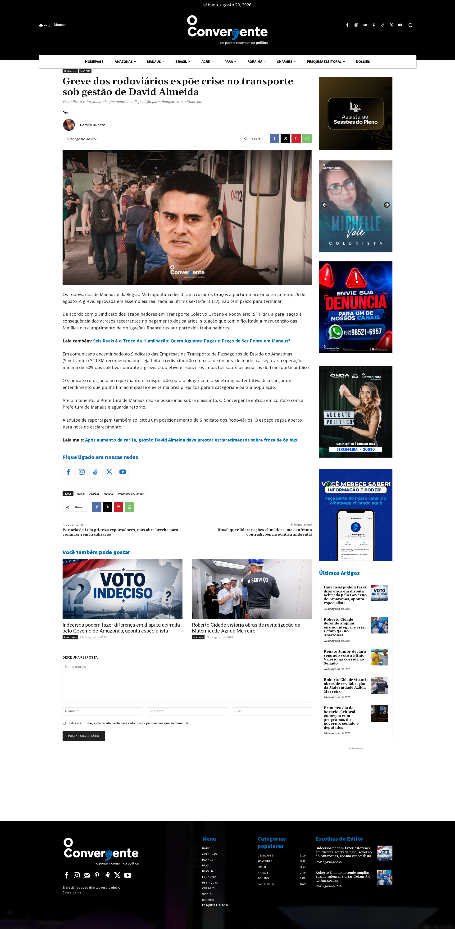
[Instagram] (356, 25)
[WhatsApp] (307, 138)
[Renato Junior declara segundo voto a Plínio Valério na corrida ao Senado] (379, 657)
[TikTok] (382, 25)
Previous (324, 205)
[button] (410, 25)
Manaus (85, 71)
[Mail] (365, 25)
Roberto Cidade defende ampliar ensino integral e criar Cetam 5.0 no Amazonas (345, 627)
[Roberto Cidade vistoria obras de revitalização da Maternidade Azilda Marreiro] (252, 589)
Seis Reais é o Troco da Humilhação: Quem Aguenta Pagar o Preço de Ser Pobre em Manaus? (191, 341)
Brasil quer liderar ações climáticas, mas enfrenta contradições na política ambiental (265, 532)
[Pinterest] (374, 25)
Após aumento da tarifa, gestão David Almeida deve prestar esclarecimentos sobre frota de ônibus (191, 440)
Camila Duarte (92, 124)
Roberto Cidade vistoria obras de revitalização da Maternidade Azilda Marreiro (246, 628)
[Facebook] (347, 25)
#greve (80, 493)
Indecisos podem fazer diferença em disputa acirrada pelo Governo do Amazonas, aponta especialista (121, 628)
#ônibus (94, 493)
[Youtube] (400, 25)
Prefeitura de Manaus (131, 493)
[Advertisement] (355, 780)
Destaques (70, 71)
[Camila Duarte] (69, 125)
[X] (391, 25)
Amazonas (70, 637)
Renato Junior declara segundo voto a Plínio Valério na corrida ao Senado (345, 657)
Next (386, 205)
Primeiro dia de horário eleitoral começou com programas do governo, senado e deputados (341, 718)
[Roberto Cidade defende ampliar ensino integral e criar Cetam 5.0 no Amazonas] (379, 625)
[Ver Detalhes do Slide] (355, 206)
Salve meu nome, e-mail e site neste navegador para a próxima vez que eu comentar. (128, 723)
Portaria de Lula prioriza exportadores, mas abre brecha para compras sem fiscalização (120, 532)
